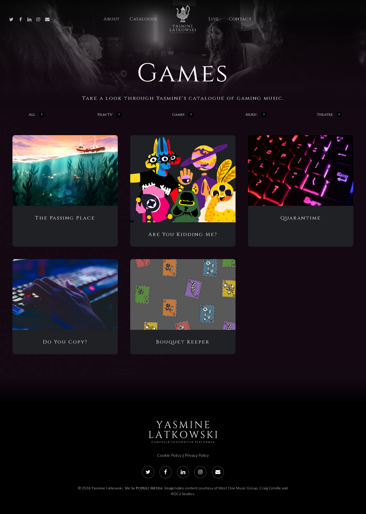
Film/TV (105, 114)
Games (178, 114)
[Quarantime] (300, 170)
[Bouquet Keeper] (183, 294)
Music (251, 114)
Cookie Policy (169, 455)
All (32, 114)
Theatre (325, 114)
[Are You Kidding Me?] (183, 178)
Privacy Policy (197, 455)
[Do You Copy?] (65, 294)
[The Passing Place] (65, 170)
